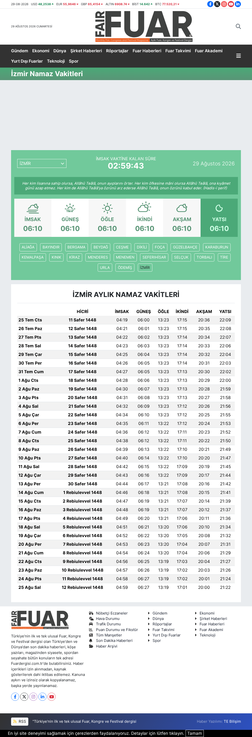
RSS (22, 721)
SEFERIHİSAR (154, 257)
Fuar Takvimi (178, 50)
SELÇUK (181, 257)
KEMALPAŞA (33, 257)
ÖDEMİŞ (125, 267)
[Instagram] (33, 697)
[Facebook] (15, 697)
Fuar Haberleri (147, 50)
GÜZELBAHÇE (185, 247)
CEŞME (122, 247)
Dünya (59, 50)
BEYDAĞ (101, 247)
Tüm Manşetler (109, 635)
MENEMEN (125, 257)
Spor (74, 61)
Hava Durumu (108, 618)
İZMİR (145, 267)
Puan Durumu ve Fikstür (117, 630)
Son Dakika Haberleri (114, 640)
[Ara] (238, 26)
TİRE (224, 257)
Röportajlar (117, 50)
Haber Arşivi (106, 646)
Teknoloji (56, 61)
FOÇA (160, 247)
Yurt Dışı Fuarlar (27, 61)
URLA (105, 267)
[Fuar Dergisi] (144, 26)
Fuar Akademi (208, 50)
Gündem (19, 50)
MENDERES (98, 257)
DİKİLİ (142, 247)
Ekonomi (40, 50)
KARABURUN (216, 247)
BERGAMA (76, 247)
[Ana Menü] (238, 56)
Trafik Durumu (108, 624)
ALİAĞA (28, 247)
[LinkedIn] (42, 697)
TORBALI (204, 257)
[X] (24, 697)
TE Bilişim (232, 721)
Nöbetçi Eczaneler (112, 613)
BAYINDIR (51, 247)
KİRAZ (74, 257)
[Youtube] (51, 697)
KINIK (56, 257)
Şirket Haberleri (86, 50)
